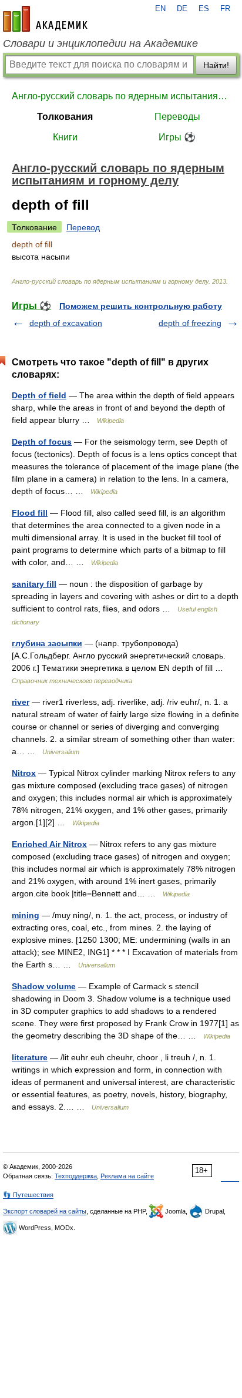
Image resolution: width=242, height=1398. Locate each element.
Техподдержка (76, 1175)
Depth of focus (42, 441)
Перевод (83, 227)
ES (204, 9)
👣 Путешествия (28, 1194)
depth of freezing (190, 323)
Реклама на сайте (127, 1175)
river (20, 702)
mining (25, 915)
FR (225, 9)
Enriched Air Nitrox (49, 844)
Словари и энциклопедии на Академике (100, 43)
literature (30, 1057)
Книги (65, 137)
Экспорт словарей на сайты (44, 1211)
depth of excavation (65, 323)
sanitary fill (34, 584)
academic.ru (45, 19)
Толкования (65, 117)
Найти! (216, 65)
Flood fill (30, 512)
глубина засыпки (47, 643)
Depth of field (39, 395)
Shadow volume (44, 986)
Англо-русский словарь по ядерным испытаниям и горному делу (121, 96)
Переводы (177, 117)
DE (182, 9)
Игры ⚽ (177, 137)
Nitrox (24, 773)
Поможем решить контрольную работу (140, 306)
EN (160, 9)
